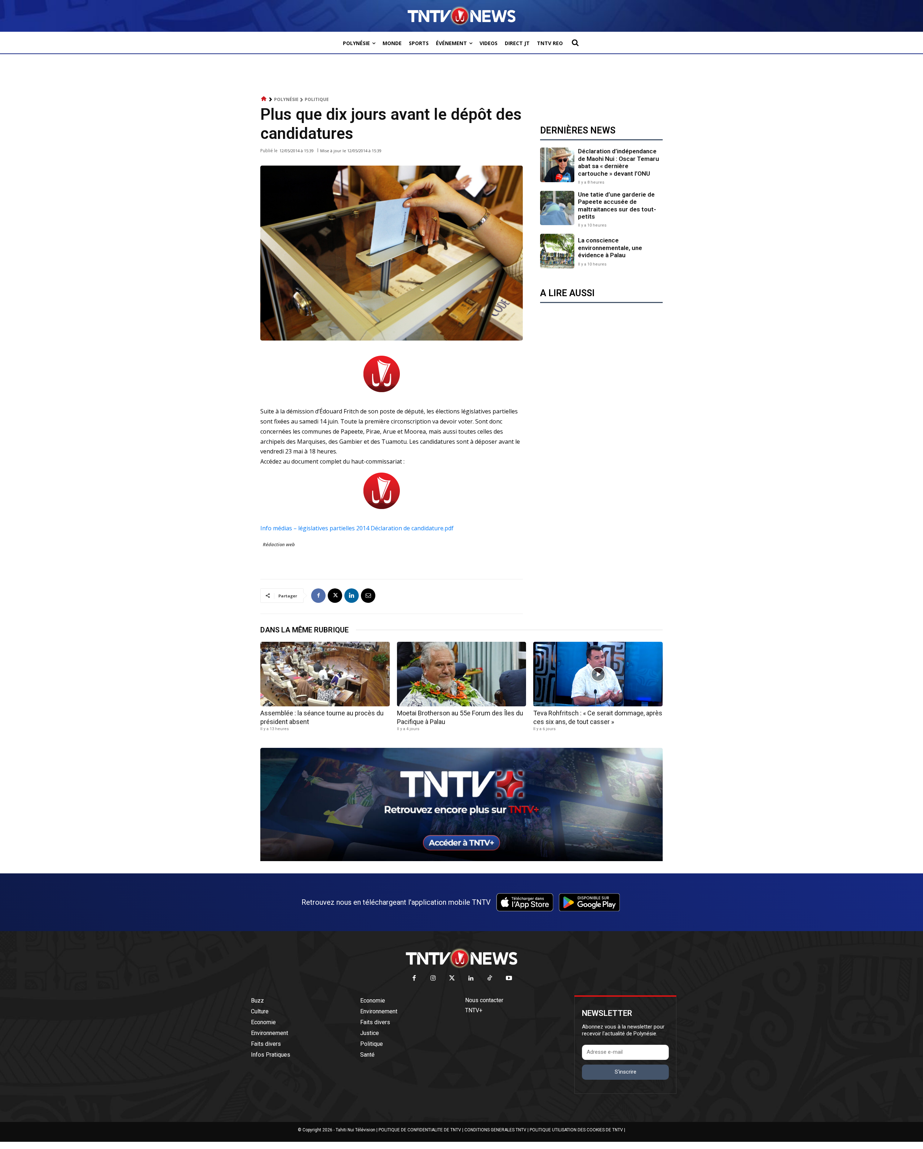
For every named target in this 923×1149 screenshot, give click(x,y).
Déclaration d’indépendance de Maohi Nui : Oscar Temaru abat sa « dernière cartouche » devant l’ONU (618, 162)
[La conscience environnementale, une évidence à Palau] (557, 251)
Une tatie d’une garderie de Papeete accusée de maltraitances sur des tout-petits (617, 205)
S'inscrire (625, 1072)
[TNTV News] (461, 958)
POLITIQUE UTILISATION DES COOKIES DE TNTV (576, 1129)
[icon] (264, 99)
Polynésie (286, 99)
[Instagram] (433, 978)
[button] (575, 42)
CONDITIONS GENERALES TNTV (495, 1129)
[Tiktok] (490, 978)
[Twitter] (452, 978)
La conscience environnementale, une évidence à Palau (610, 248)
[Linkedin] (351, 595)
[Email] (368, 595)
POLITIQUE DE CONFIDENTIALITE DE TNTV (420, 1129)
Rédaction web (279, 544)
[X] (335, 595)
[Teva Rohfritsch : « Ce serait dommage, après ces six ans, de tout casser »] (598, 674)
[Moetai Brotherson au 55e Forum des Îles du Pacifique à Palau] (461, 674)
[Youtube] (509, 978)
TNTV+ (473, 1010)
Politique (317, 99)
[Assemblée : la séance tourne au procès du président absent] (325, 674)
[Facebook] (318, 595)
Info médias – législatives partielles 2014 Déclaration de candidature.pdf (357, 528)
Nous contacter (484, 1000)
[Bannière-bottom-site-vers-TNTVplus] (461, 859)
